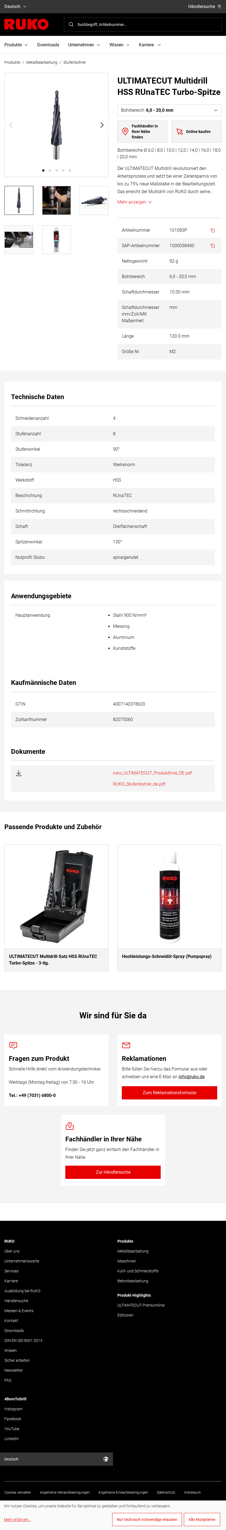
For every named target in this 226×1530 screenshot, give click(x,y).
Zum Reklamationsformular (170, 1092)
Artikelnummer (136, 230)
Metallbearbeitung (41, 62)
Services (11, 1271)
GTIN (20, 704)
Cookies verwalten (17, 1492)
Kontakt (11, 1320)
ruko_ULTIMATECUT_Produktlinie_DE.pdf (152, 773)
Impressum (192, 1492)
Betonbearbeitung (132, 1281)
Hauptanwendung (32, 615)
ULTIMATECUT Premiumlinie (141, 1305)
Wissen (10, 1350)
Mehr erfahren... (17, 1519)
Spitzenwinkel (28, 541)
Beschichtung (28, 495)
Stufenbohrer (74, 62)
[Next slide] (102, 125)
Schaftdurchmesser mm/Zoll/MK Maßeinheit (140, 314)
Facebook (12, 1419)
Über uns (12, 1251)
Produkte (12, 62)
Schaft (21, 526)
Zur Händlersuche (113, 1172)
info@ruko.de (192, 1076)
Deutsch (12, 6)
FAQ (7, 1380)
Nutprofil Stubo (30, 557)
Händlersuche (201, 6)
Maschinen (126, 1261)
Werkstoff (24, 480)
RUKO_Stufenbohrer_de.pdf (139, 784)
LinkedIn (11, 1438)
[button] (43, 170)
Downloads (48, 44)
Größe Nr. (131, 351)
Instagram (13, 1409)
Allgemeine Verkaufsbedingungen (65, 1492)
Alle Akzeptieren (202, 1519)
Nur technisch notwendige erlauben (147, 1519)
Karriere (11, 1281)
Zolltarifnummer (31, 719)
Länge (128, 336)
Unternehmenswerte (21, 1261)
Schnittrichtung (30, 511)
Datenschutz (166, 1492)
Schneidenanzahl (32, 418)
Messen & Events (18, 1311)
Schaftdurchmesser (140, 292)
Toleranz (23, 464)
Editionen (125, 1315)
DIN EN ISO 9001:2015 (23, 1340)
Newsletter (13, 1370)
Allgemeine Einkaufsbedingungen (123, 1492)
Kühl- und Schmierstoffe (137, 1271)
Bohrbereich (133, 276)
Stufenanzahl (28, 433)
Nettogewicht (134, 261)
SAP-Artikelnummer (141, 245)
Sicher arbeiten (17, 1360)
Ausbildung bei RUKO (22, 1291)
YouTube (11, 1429)
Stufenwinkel (27, 449)
